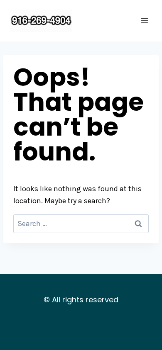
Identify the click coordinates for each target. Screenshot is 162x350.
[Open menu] (144, 20)
